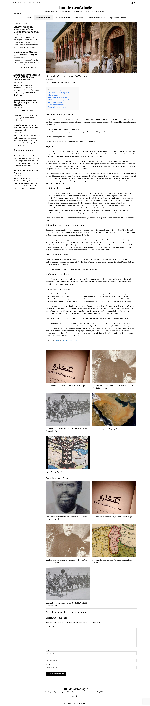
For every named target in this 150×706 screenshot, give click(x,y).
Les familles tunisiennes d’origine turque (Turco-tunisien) (25, 102)
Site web (48, 664)
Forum (38, 2)
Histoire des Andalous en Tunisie (26, 171)
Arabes (56, 340)
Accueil (25, 2)
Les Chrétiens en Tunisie (96, 18)
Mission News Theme (69, 703)
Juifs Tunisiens (79, 18)
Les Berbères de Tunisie (63, 18)
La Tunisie (28, 18)
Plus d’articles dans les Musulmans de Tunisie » (123, 478)
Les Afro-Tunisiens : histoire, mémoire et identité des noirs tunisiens (26, 29)
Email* (48, 657)
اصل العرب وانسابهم (54, 471)
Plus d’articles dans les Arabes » (128, 346)
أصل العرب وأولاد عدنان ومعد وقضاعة (106, 428)
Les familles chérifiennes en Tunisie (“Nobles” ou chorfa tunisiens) (27, 77)
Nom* (47, 650)
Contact (32, 2)
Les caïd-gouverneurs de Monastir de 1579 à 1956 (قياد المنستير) (26, 127)
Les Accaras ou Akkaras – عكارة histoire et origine (26, 53)
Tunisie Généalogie (75, 7)
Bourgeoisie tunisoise (24, 150)
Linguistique (113, 18)
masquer (60, 90)
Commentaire (50, 626)
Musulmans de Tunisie (43, 18)
